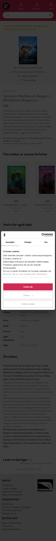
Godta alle (28, 287)
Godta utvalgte (28, 304)
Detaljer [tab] (28, 242)
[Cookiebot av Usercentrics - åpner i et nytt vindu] (41, 235)
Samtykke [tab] (10, 242)
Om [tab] (46, 242)
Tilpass (26, 295)
